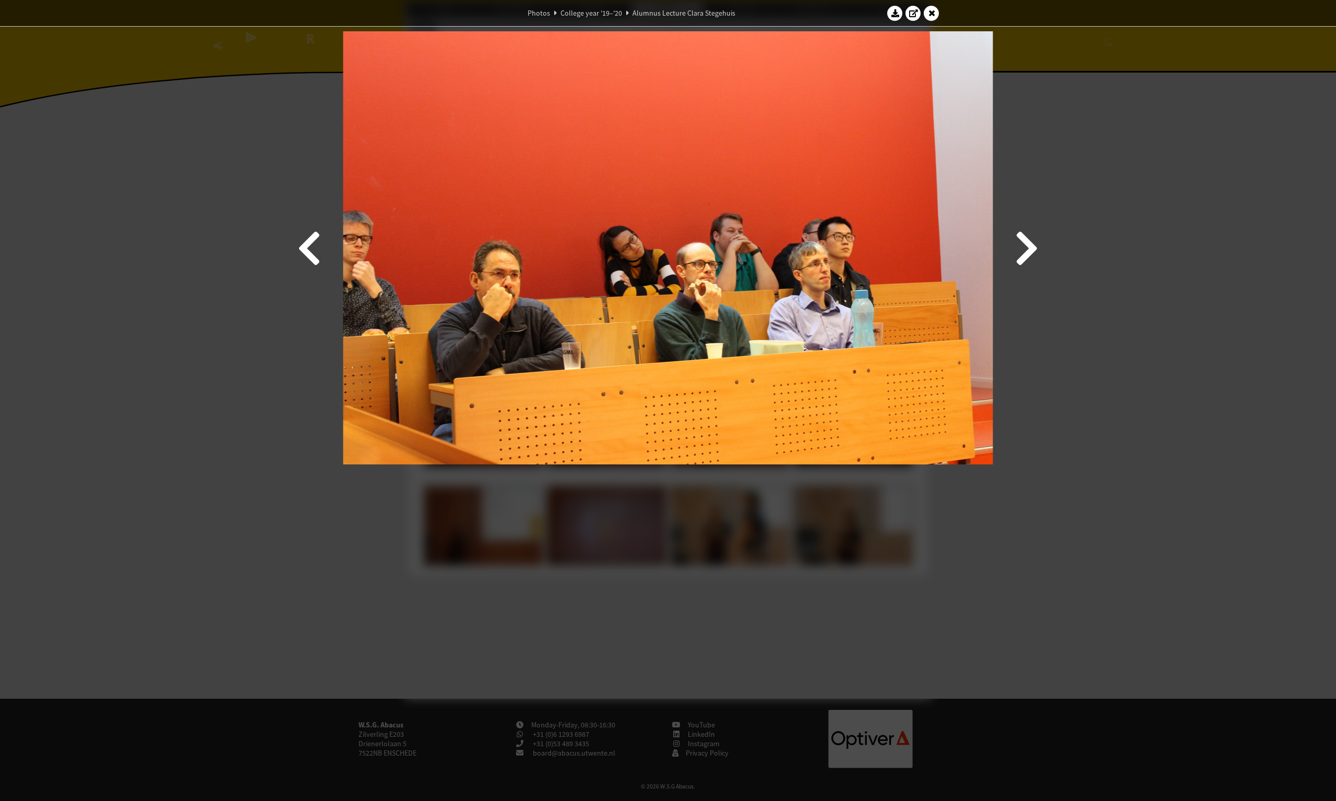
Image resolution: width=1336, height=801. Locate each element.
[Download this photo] (895, 13)
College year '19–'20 (591, 13)
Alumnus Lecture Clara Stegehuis (684, 13)
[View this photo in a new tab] (913, 13)
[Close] (931, 13)
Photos (539, 13)
